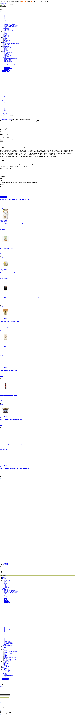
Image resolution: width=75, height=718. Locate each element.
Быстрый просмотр (3, 196)
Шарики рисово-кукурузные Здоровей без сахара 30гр (13, 272)
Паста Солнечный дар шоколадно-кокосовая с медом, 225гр (14, 468)
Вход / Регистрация (5, 679)
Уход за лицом (7, 67)
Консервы (6, 15)
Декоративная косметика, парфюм (10, 58)
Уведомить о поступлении (4, 697)
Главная (1, 119)
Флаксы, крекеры (7, 104)
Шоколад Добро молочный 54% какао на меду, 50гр (12, 346)
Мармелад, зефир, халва (8, 87)
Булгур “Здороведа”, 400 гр (6, 248)
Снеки (5, 49)
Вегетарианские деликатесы (9, 24)
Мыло (5, 63)
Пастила (6, 90)
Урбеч (5, 20)
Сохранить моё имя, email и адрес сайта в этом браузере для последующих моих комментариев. (19, 182)
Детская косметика (7, 59)
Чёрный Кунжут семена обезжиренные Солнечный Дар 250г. (14, 199)
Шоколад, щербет (7, 94)
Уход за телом (6, 69)
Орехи (5, 48)
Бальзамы (6, 53)
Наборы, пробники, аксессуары (10, 64)
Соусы (5, 17)
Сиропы (5, 92)
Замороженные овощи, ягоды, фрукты (11, 43)
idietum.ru (53, 189)
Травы (5, 82)
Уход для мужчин (7, 65)
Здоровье (5, 119)
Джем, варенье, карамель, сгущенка (11, 85)
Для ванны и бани (7, 60)
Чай (5, 110)
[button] (5, 713)
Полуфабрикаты (7, 45)
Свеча (5, 102)
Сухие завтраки (7, 40)
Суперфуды (6, 56)
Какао (5, 108)
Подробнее (2, 691)
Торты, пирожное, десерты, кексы (10, 93)
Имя (1, 178)
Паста (5, 89)
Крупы (5, 33)
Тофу (5, 27)
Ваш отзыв (2, 176)
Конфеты (6, 86)
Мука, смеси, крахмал (8, 30)
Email (1, 180)
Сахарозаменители (7, 97)
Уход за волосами (7, 66)
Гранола (5, 38)
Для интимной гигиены (8, 61)
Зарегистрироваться (3, 689)
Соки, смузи (6, 644)
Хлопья (5, 41)
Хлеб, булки (6, 105)
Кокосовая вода (7, 76)
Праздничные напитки (8, 643)
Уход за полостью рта (8, 68)
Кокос (5, 96)
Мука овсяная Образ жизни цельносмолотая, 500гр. (12, 444)
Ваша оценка (3, 168)
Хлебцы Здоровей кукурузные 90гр (8, 370)
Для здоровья (6, 54)
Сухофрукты (6, 50)
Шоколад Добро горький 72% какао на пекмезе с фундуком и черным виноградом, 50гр (21, 297)
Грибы (5, 32)
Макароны (6, 34)
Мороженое (6, 44)
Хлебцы (5, 106)
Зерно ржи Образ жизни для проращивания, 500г (12, 223)
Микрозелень (6, 35)
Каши (5, 39)
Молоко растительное (8, 642)
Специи (5, 99)
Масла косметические (8, 62)
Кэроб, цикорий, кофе (8, 109)
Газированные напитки (8, 74)
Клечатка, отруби (7, 55)
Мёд (5, 88)
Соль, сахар (6, 98)
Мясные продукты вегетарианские (10, 26)
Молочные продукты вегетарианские (11, 25)
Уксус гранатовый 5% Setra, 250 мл (8, 395)
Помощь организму (8, 52)
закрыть (1, 681)
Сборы (5, 81)
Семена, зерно (7, 36)
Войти (31, 1)
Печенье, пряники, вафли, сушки (10, 91)
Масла (5, 16)
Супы (5, 18)
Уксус (5, 19)
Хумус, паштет (7, 21)
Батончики (6, 84)
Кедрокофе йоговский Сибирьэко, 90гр (9, 321)
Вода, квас (6, 73)
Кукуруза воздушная (8, 47)
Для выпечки (6, 29)
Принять (6, 691)
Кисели (5, 75)
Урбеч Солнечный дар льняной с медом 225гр (11, 419)
